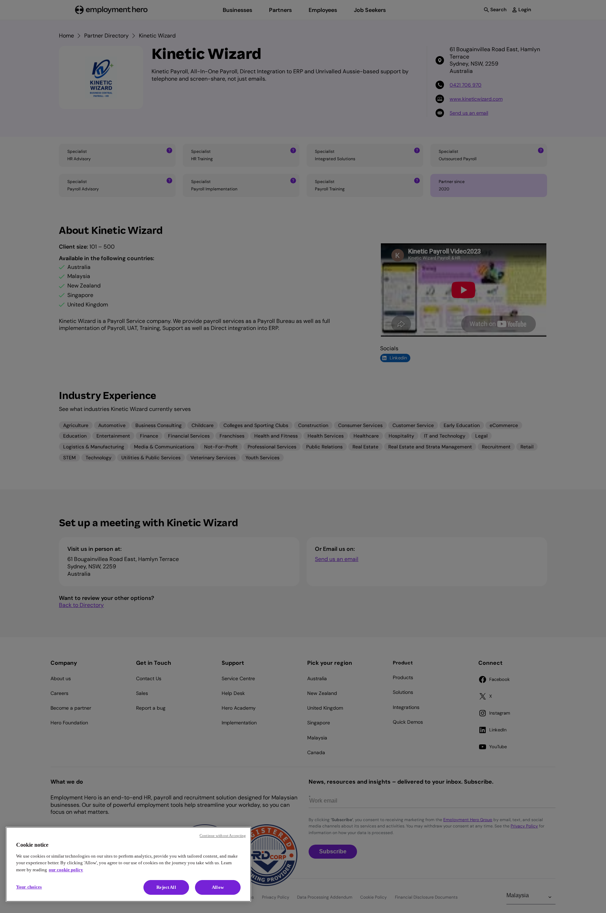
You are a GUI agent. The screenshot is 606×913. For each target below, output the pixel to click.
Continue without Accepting (223, 835)
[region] (128, 864)
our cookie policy (66, 869)
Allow (218, 887)
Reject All (166, 887)
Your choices (29, 887)
